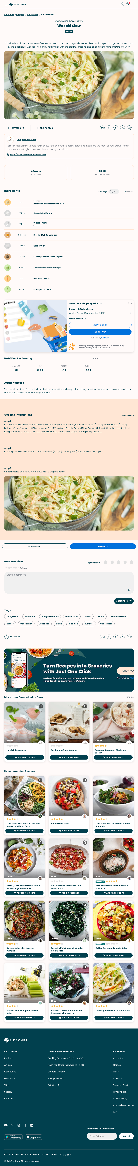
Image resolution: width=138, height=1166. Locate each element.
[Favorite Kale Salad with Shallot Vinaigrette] (69, 930)
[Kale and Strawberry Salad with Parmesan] (113, 867)
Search (8, 1091)
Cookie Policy (120, 1098)
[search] (122, 4)
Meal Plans (9, 1078)
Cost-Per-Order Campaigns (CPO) (66, 1065)
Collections (10, 1071)
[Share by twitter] (123, 127)
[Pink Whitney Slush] (24, 732)
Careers (117, 1065)
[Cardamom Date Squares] (69, 732)
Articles (8, 1065)
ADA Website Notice (123, 1105)
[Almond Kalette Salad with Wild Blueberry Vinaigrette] (69, 992)
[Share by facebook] (116, 127)
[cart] (128, 4)
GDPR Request (11, 1154)
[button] (6, 4)
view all (129, 697)
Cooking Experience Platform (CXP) (66, 1058)
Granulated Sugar (42, 213)
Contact (117, 1078)
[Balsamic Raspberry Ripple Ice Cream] (113, 732)
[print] (103, 127)
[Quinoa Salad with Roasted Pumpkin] (24, 930)
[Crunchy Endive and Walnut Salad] (113, 992)
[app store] (34, 1137)
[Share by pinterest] (110, 127)
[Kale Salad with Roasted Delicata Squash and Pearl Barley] (24, 805)
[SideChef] (15, 1041)
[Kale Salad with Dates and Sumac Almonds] (113, 805)
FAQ (115, 1112)
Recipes (8, 1058)
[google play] (13, 1137)
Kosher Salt (39, 245)
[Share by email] (130, 127)
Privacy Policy (120, 1091)
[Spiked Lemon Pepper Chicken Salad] (24, 992)
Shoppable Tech (56, 1078)
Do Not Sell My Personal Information (39, 1154)
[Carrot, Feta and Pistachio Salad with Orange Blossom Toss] (24, 867)
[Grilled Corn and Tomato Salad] (113, 930)
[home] (17, 4)
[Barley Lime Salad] (69, 805)
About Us (118, 1058)
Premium (8, 1098)
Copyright (65, 1154)
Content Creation (57, 1071)
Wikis (6, 1085)
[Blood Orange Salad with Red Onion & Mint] (69, 867)
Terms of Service (121, 1085)
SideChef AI (54, 1085)
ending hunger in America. (98, 347)
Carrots (45, 278)
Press (116, 1071)
